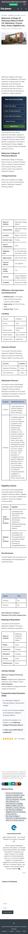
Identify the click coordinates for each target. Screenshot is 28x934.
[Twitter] (6, 784)
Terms (24, 931)
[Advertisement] (14, 61)
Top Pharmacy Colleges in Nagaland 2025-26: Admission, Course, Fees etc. (16, 812)
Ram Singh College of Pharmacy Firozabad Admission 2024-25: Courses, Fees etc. (16, 818)
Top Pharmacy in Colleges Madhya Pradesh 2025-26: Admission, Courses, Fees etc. (15, 805)
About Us (4, 931)
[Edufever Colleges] (6, 9)
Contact (12, 931)
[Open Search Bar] (21, 9)
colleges (4, 15)
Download (13, 4)
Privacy (18, 931)
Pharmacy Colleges (14, 15)
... (24, 871)
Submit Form (14, 126)
